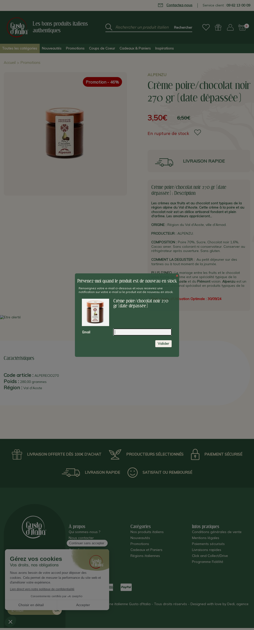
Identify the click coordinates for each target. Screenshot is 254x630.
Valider (163, 343)
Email (86, 332)
